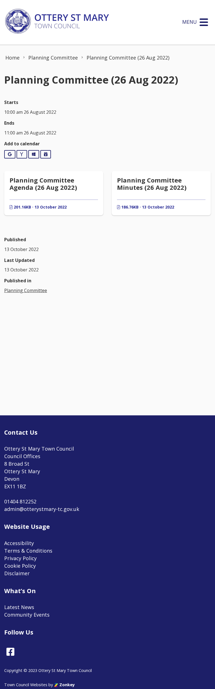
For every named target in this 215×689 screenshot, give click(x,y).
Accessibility (19, 543)
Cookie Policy (20, 565)
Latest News (19, 607)
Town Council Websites (25, 684)
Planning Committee (25, 290)
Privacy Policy (20, 558)
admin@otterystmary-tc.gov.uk (41, 509)
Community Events (27, 614)
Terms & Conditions (28, 550)
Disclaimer (17, 573)
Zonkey (66, 684)
